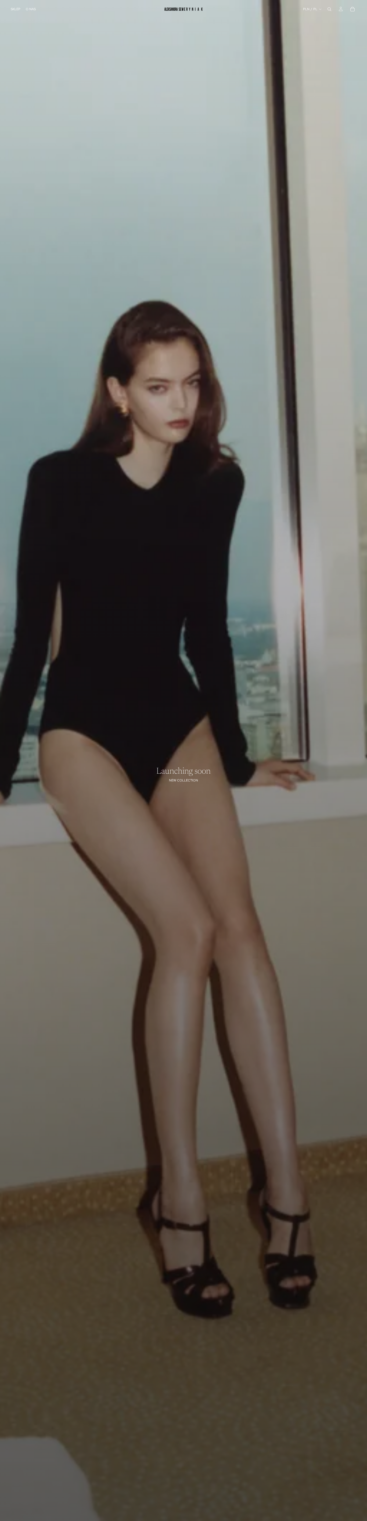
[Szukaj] (329, 9)
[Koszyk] (352, 9)
